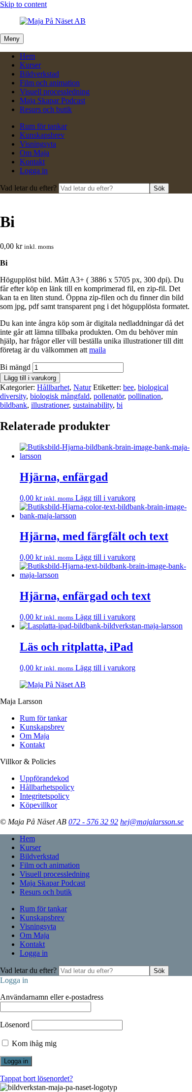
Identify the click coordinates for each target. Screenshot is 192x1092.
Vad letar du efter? (29, 188)
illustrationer (50, 405)
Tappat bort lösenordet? (36, 1078)
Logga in (34, 170)
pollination (144, 396)
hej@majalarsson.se (152, 822)
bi (120, 405)
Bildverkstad (39, 74)
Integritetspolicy (44, 796)
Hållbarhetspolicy (47, 787)
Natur (82, 387)
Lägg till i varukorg (30, 378)
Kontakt (32, 161)
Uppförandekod (44, 778)
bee (128, 387)
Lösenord (15, 1024)
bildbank (13, 405)
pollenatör (109, 396)
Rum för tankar (43, 126)
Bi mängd (15, 367)
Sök (159, 188)
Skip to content (23, 4)
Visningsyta (38, 144)
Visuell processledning (55, 91)
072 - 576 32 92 (93, 822)
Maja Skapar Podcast (52, 100)
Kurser (30, 65)
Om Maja (34, 153)
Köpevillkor (38, 805)
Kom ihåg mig (33, 1043)
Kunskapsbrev (42, 135)
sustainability (93, 405)
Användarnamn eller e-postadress (51, 997)
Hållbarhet (53, 387)
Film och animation (50, 82)
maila (97, 350)
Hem (27, 56)
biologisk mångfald (60, 396)
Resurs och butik (46, 109)
